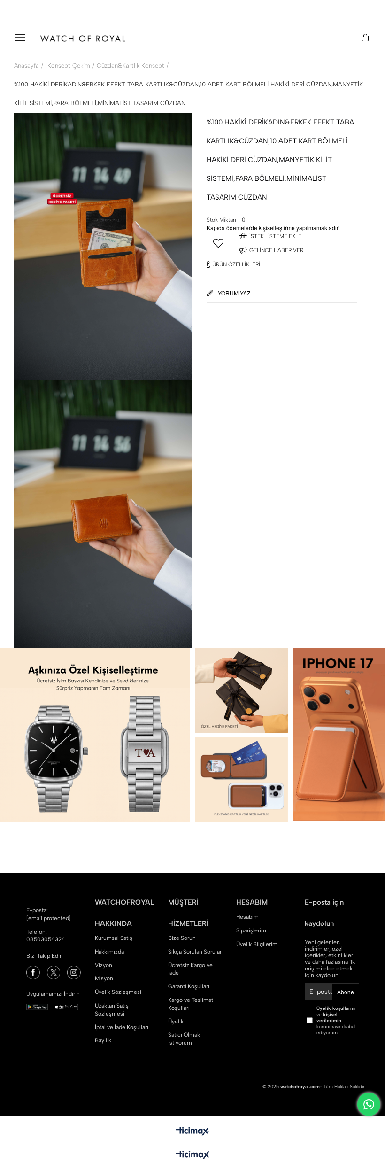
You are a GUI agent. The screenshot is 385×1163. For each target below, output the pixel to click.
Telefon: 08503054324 (45, 936)
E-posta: (48, 914)
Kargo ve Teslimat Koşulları (190, 1004)
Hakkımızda (109, 951)
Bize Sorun (182, 938)
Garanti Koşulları (188, 986)
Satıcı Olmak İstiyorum (184, 1038)
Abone (345, 992)
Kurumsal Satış (113, 938)
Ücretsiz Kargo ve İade (190, 969)
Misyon (104, 978)
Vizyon (103, 965)
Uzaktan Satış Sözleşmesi (112, 1009)
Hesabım (247, 917)
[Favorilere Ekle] (218, 243)
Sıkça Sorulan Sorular (195, 951)
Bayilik (103, 1040)
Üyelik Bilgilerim (256, 944)
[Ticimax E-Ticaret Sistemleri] (192, 1156)
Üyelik (176, 1021)
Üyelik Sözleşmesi (118, 992)
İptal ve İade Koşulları (121, 1027)
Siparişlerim (251, 930)
